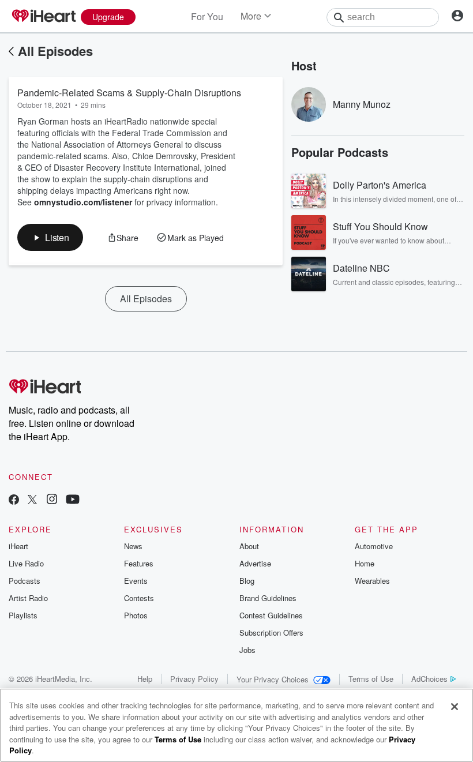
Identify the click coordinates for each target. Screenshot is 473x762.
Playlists (23, 615)
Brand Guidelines (267, 597)
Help (144, 678)
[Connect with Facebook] (14, 500)
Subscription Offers (271, 632)
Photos (136, 615)
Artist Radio (28, 597)
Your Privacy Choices (272, 679)
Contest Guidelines (271, 615)
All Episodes (55, 51)
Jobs (247, 649)
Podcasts (24, 580)
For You (207, 16)
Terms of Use (370, 678)
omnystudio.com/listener (83, 202)
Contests (139, 597)
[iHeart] (43, 16)
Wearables (372, 580)
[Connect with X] (32, 500)
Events (136, 580)
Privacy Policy (194, 678)
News (133, 545)
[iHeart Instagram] (52, 500)
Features (138, 563)
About (249, 545)
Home (364, 563)
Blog (246, 580)
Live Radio (26, 563)
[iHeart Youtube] (73, 500)
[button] (50, 237)
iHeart (18, 545)
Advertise (255, 563)
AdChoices (429, 678)
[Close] (454, 706)
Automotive (374, 545)
